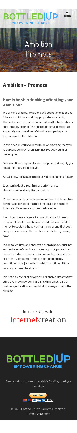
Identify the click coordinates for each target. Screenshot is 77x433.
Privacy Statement (38, 413)
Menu (68, 15)
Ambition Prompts (38, 49)
